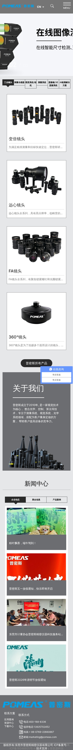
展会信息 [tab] (36, 499)
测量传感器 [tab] (19, 82)
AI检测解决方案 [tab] (65, 84)
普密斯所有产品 (36, 363)
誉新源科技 (56, 748)
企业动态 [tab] (15, 499)
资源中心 (9, 722)
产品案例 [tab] (57, 499)
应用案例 (9, 719)
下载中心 (9, 726)
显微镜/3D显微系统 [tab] (53, 84)
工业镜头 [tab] (8, 82)
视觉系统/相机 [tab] (30, 84)
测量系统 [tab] (42, 82)
